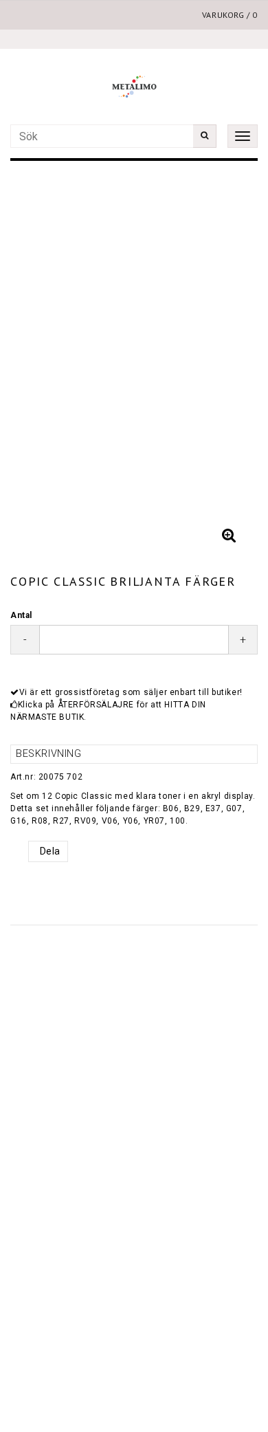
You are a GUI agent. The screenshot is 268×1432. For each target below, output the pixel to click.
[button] (229, 535)
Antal (21, 615)
